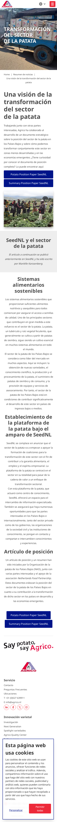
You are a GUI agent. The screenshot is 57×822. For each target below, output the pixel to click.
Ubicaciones (10, 693)
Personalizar (16, 810)
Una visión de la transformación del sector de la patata (28, 80)
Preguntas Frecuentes (15, 689)
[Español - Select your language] (43, 4)
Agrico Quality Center (15, 734)
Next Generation (12, 726)
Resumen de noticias (23, 74)
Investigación (11, 722)
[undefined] (52, 4)
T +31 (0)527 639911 (14, 697)
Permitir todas (40, 808)
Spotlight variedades (15, 730)
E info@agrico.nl (12, 702)
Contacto (8, 685)
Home (7, 74)
